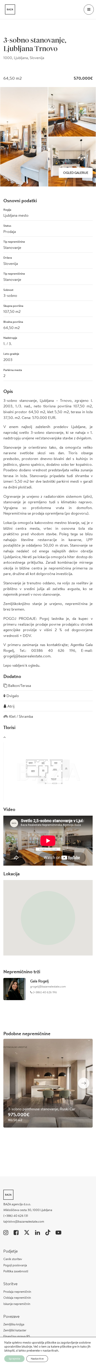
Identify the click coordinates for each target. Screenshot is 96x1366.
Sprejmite (14, 1358)
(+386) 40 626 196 (44, 992)
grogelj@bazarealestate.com (48, 986)
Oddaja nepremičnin (17, 1297)
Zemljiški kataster (14, 1330)
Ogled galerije (75, 173)
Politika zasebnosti (15, 1271)
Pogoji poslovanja (15, 1265)
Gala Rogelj (39, 981)
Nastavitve (37, 1358)
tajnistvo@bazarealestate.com (23, 1221)
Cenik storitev (12, 1259)
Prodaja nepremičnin (17, 1291)
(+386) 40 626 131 (15, 1215)
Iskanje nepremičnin (16, 1304)
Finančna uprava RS (16, 1336)
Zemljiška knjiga (13, 1324)
